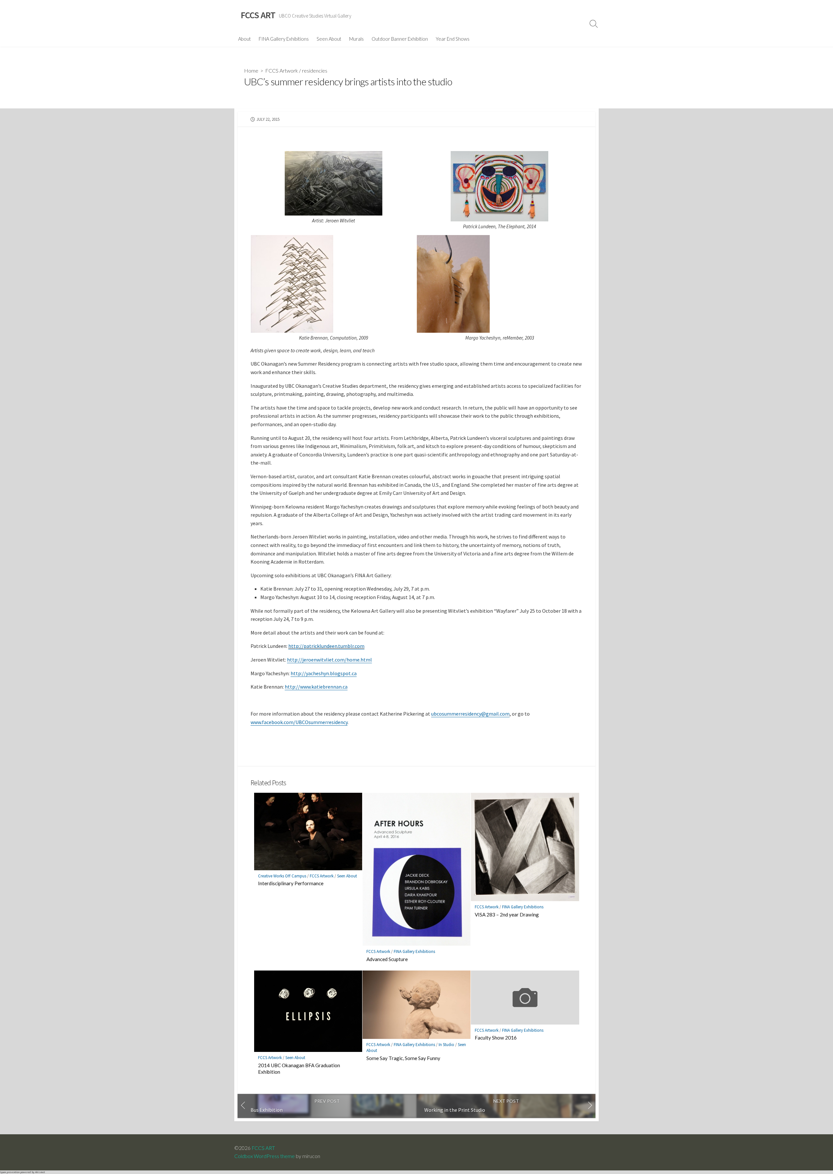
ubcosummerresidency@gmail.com (470, 713)
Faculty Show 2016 (496, 1038)
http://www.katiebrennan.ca (316, 686)
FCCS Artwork (281, 70)
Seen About (329, 39)
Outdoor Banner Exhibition (400, 39)
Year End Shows (453, 39)
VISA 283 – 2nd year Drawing (507, 914)
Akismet (40, 1172)
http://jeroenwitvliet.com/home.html (329, 659)
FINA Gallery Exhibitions (284, 39)
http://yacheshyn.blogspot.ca (324, 673)
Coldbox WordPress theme (264, 1156)
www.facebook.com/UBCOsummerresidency (299, 722)
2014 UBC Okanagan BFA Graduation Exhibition (299, 1068)
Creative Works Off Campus (282, 876)
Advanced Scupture (387, 959)
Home (251, 70)
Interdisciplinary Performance (290, 883)
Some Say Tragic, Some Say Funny (403, 1058)
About (244, 39)
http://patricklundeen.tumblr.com (326, 646)
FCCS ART (263, 1148)
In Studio (446, 1044)
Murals (356, 39)
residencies (314, 70)
